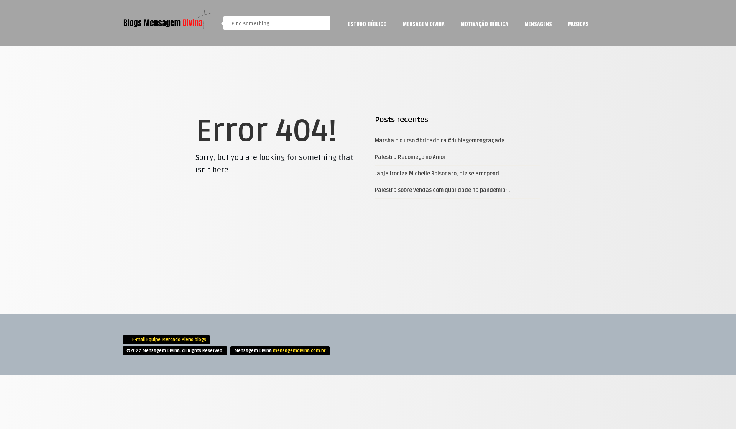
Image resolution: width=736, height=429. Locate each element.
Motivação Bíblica (484, 24)
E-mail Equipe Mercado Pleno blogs (169, 339)
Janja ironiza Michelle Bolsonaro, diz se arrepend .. (439, 173)
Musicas (578, 24)
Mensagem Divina (424, 24)
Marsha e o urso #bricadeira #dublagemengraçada (440, 141)
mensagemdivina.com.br (299, 351)
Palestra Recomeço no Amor (410, 157)
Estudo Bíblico (367, 24)
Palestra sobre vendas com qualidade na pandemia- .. (443, 190)
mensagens (538, 24)
